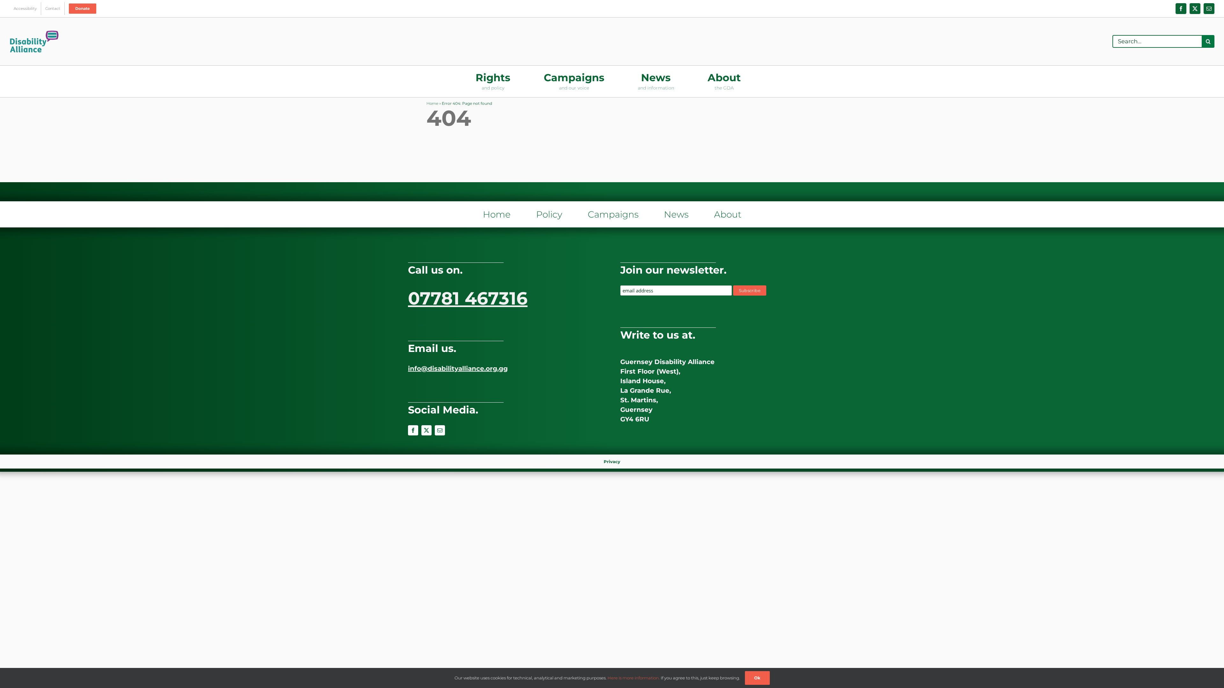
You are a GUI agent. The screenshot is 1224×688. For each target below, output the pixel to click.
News (676, 214)
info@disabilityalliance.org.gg (458, 368)
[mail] (440, 430)
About (727, 214)
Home (432, 103)
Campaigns (613, 214)
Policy (549, 214)
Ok (757, 677)
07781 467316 (468, 298)
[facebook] (413, 430)
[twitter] (426, 430)
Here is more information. (634, 677)
